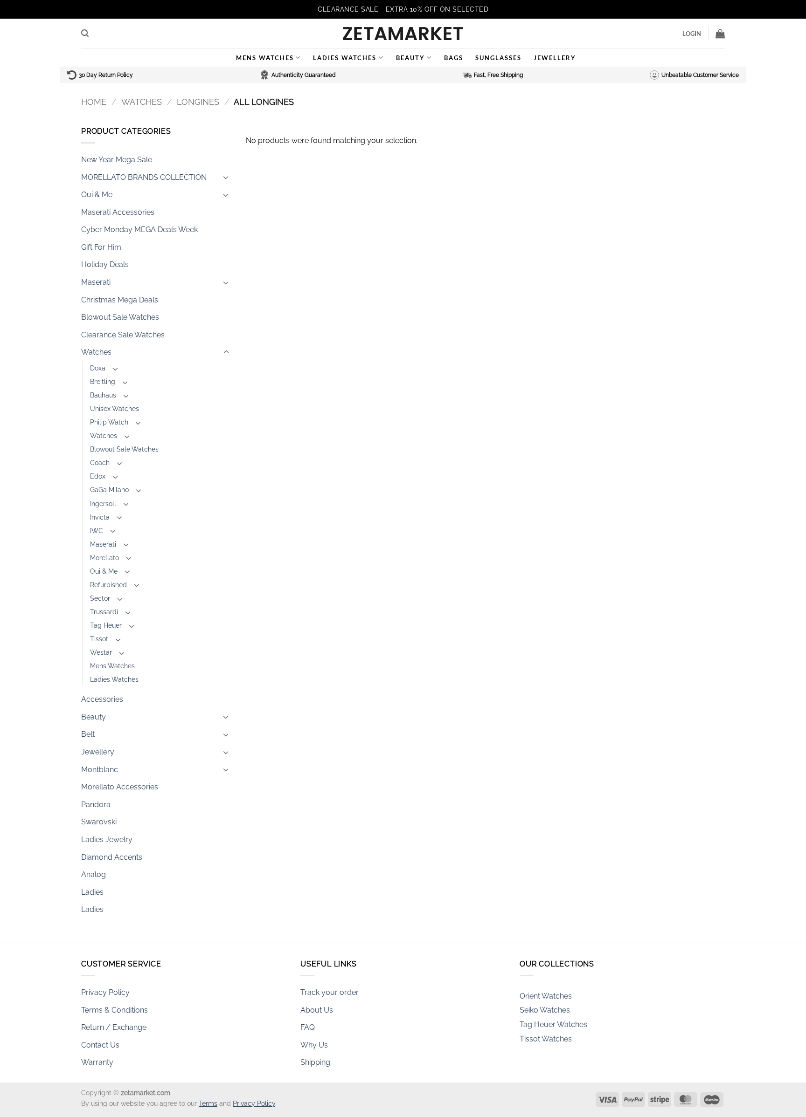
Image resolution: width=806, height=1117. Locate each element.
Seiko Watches (545, 1002)
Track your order (329, 992)
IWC (96, 531)
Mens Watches (265, 58)
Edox (97, 476)
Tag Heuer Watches (553, 1016)
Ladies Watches (344, 58)
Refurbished (108, 585)
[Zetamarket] (403, 33)
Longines (198, 102)
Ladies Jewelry (106, 839)
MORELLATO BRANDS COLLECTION (144, 177)
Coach (100, 462)
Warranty (97, 1062)
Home (93, 102)
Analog (93, 874)
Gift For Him (101, 247)
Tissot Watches (546, 1030)
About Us (316, 1010)
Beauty (410, 58)
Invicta (100, 517)
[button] (85, 33)
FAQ (307, 1027)
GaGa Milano (109, 489)
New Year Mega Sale (116, 159)
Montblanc (99, 769)
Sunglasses (498, 58)
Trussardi (104, 612)
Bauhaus (103, 395)
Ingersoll (103, 503)
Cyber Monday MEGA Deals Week (139, 229)
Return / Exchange (113, 1027)
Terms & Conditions (114, 1010)
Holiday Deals (105, 264)
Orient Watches (546, 988)
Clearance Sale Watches (123, 334)
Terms (208, 1103)
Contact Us (100, 1045)
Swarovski (99, 821)
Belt (88, 734)
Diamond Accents (111, 857)
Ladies (92, 892)
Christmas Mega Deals (119, 299)
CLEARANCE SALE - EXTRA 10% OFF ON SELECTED (403, 9)
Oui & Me (96, 194)
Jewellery (555, 58)
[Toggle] (226, 177)
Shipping (315, 1062)
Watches (141, 102)
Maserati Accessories (117, 212)
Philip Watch (109, 422)
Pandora (96, 804)
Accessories (102, 699)
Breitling (102, 381)
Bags (453, 58)
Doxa (97, 368)
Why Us (314, 1045)
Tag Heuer (106, 625)
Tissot (99, 639)
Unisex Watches (114, 408)
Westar (101, 652)
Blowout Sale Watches (120, 317)
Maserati (96, 282)
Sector (100, 598)
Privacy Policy (105, 992)
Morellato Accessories (119, 786)
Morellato (104, 558)
